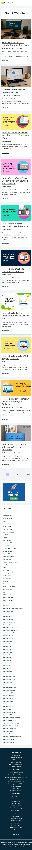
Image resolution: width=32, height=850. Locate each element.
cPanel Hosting (16, 801)
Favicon (5, 537)
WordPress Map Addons (9, 676)
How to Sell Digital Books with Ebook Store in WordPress (14, 447)
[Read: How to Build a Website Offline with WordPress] (16, 257)
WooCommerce (7, 603)
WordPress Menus (8, 685)
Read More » (5, 60)
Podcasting (6, 570)
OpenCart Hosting (16, 810)
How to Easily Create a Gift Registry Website (15, 357)
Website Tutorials (17, 48)
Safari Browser (7, 578)
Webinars (16, 788)
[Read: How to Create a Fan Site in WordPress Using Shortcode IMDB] (16, 121)
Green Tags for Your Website (16, 784)
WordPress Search (8, 704)
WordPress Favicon (8, 649)
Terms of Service (15, 846)
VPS (4, 592)
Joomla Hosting (16, 799)
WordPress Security (8, 706)
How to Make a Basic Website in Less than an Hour (16, 225)
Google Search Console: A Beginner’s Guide (14, 91)
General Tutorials (7, 543)
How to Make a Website (16, 772)
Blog (16, 832)
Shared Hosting (16, 755)
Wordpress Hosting (8, 665)
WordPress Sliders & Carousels (11, 717)
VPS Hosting (16, 760)
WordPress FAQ (7, 646)
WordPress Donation (8, 638)
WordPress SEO (16, 95)
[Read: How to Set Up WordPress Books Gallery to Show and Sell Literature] (16, 167)
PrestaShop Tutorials (8, 573)
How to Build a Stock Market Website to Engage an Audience (15, 401)
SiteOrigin (5, 581)
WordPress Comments (9, 625)
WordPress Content (8, 627)
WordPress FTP (7, 657)
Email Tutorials (7, 535)
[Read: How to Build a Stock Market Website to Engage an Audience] (16, 387)
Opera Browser (7, 565)
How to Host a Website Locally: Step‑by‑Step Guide (15, 43)
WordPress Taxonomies (9, 728)
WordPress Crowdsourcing (10, 630)
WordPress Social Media (9, 720)
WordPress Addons (8, 611)
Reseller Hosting (16, 762)
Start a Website (6, 48)
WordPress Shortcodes (9, 712)
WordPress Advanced (9, 614)
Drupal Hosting (16, 796)
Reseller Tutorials (7, 575)
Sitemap (8, 846)
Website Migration (8, 597)
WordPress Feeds (7, 652)
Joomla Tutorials (7, 551)
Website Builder (16, 766)
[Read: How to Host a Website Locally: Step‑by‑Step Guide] (16, 29)
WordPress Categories (9, 622)
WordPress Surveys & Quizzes (11, 725)
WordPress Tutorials (17, 453)
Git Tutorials (6, 545)
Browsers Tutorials (8, 513)
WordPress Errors (7, 644)
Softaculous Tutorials (9, 586)
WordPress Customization (10, 633)
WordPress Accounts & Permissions (13, 608)
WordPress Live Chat (8, 668)
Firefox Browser (7, 540)
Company (16, 816)
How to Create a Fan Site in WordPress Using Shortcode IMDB (15, 135)
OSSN (4, 567)
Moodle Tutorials (7, 559)
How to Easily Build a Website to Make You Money (15, 314)
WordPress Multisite (8, 693)
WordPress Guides (8, 663)
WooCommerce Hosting (16, 764)
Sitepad (5, 584)
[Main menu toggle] (29, 3)
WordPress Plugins (8, 701)
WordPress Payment (8, 695)
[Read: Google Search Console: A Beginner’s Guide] (16, 76)
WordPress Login (7, 671)
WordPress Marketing (9, 679)
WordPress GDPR (7, 660)
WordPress (6, 605)
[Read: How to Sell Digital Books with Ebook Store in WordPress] (16, 433)
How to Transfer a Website (16, 775)
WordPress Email (7, 641)
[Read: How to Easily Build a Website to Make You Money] (16, 301)
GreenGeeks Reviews (16, 823)
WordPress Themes (8, 731)
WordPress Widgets (8, 742)
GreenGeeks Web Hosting (22, 844)
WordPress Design (8, 635)
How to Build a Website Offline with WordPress (13, 270)
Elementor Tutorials (8, 532)
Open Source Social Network (11, 562)
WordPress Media (7, 682)
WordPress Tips (7, 734)
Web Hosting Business (9, 595)
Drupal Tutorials (7, 526)
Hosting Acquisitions (16, 827)
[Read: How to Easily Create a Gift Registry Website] (16, 344)
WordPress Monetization (9, 687)
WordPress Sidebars (8, 715)
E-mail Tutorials (7, 529)
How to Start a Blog (16, 779)
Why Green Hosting (16, 820)
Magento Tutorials (8, 554)
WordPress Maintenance (9, 674)
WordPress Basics (8, 619)
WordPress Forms (7, 655)
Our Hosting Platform (16, 818)
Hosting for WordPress (16, 757)
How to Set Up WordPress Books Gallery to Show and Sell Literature (15, 181)
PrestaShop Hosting (16, 808)
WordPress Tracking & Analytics (12, 736)
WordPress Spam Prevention (11, 723)
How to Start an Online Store (16, 781)
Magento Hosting (16, 805)
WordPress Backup (8, 616)
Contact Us (16, 834)
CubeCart (5, 521)
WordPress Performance (9, 698)
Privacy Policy (23, 846)
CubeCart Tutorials (8, 524)
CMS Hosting (16, 803)
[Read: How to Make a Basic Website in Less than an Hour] (16, 212)
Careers (16, 829)
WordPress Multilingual (9, 690)
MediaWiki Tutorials (8, 556)
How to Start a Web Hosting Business (16, 777)
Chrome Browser (7, 515)
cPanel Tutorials (7, 518)
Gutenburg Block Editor (9, 548)
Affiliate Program (16, 825)
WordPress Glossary (16, 790)
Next (29, 474)
